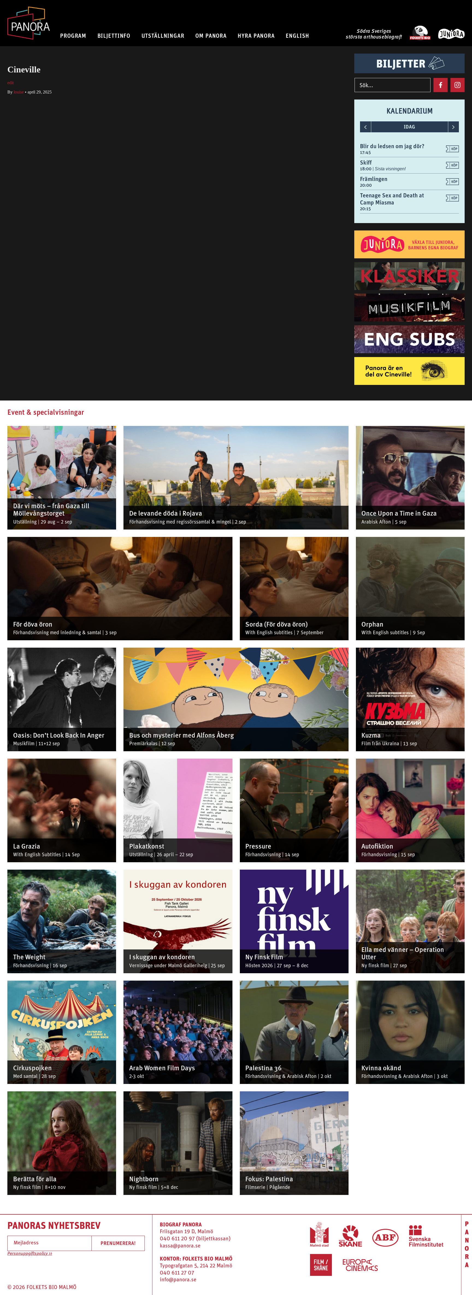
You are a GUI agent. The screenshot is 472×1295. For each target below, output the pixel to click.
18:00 (366, 168)
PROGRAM (73, 35)
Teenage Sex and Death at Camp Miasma (392, 199)
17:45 (365, 152)
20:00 (366, 185)
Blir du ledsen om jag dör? (392, 146)
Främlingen (373, 179)
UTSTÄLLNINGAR (162, 35)
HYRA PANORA (256, 35)
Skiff (366, 162)
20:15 (365, 208)
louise (19, 92)
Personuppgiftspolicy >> (29, 1254)
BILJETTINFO (114, 35)
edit (10, 82)
